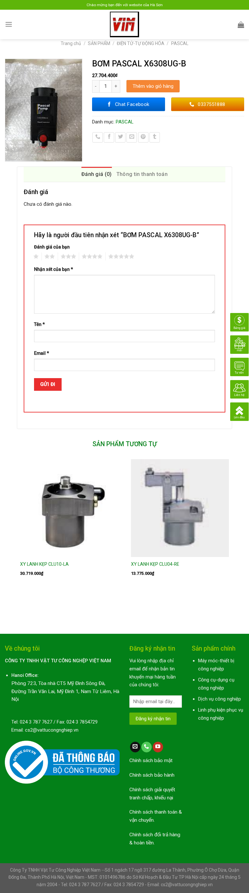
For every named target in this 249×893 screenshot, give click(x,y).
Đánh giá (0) (96, 174)
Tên (39, 324)
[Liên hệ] (239, 389)
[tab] (96, 174)
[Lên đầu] (239, 411)
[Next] (232, 541)
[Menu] (9, 24)
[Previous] (17, 541)
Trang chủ (71, 43)
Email (41, 353)
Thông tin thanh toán (142, 174)
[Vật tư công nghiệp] (124, 24)
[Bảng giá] (239, 322)
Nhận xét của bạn (53, 269)
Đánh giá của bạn (52, 246)
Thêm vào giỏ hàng (153, 86)
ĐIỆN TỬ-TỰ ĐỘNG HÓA (140, 43)
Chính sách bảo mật (150, 760)
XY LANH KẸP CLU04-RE (155, 564)
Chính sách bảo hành (151, 775)
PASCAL (179, 43)
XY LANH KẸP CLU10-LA (44, 564)
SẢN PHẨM (99, 43)
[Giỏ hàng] (241, 24)
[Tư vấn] (239, 366)
